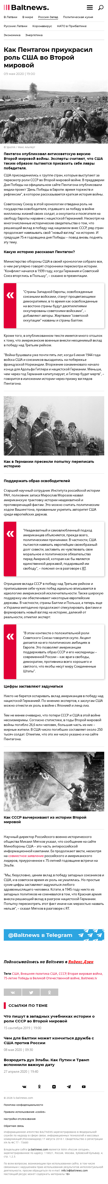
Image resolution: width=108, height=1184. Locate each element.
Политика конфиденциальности (23, 1105)
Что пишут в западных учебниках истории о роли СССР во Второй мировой (49, 1018)
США (15, 974)
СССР (62, 974)
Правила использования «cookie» (24, 1112)
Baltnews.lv (89, 978)
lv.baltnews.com (38, 1149)
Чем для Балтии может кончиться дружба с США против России (49, 1040)
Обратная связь (14, 1126)
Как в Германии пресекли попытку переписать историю (49, 463)
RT (84, 568)
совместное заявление (26, 855)
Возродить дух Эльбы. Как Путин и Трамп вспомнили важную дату (46, 1062)
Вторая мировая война (85, 974)
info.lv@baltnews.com (74, 1170)
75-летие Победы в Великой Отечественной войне (42, 978)
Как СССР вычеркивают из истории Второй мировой (45, 819)
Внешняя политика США (39, 974)
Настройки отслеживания (20, 1119)
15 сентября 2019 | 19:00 (22, 1028)
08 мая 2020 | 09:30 (18, 1049)
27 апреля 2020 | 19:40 (21, 1071)
